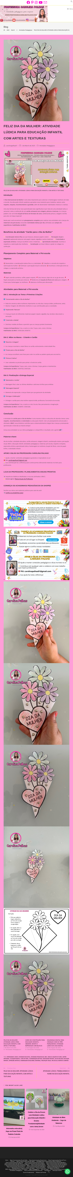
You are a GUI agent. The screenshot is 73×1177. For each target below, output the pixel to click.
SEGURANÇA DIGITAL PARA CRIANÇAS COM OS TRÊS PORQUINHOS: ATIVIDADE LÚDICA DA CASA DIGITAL (55, 1043)
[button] (67, 1171)
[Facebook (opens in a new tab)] (28, 2)
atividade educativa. (24, 1057)
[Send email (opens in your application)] (45, 2)
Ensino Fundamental (28, 1172)
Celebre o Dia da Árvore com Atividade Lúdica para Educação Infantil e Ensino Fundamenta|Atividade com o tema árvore (36, 1119)
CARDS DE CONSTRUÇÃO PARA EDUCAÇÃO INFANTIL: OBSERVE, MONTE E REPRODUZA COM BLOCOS (35, 1043)
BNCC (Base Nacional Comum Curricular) (16, 1169)
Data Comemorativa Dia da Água (56, 1166)
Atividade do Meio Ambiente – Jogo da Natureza (59, 1120)
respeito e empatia (63, 1060)
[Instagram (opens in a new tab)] (36, 2)
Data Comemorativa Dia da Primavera (56, 1163)
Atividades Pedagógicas (47, 146)
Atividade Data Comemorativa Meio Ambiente (49, 1161)
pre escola (55, 1060)
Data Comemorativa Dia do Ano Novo (57, 1164)
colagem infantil (15, 1058)
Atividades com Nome (53, 1168)
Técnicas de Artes (41, 1168)
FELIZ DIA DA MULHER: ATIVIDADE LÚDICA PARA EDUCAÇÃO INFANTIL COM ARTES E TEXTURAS (12, 1043)
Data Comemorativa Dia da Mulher (36, 1167)
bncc (46, 1057)
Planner (12, 1161)
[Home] (4, 30)
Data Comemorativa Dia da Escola (33, 1170)
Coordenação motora (35, 1058)
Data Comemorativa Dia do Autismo (15, 1166)
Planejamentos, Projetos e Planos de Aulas (23, 1168)
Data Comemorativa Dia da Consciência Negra (17, 1164)
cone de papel (25, 1058)
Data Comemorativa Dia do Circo (16, 1167)
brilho (50, 1057)
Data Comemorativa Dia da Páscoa (36, 1166)
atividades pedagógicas (37, 1057)
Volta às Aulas (44, 1169)
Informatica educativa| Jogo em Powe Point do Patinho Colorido (14, 1131)
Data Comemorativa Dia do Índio (18, 1160)
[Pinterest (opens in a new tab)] (32, 2)
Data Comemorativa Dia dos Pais (14, 1162)
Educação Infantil (57, 1170)
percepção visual (46, 1060)
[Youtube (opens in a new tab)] (40, 2)
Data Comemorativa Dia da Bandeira (56, 1162)
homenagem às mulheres (27, 1060)
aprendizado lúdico (12, 1057)
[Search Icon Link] (49, 1172)
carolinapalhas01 (11, 146)
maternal (38, 1060)
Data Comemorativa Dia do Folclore (34, 1162)
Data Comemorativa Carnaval (58, 1169)
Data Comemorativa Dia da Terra (57, 1160)
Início (6, 1160)
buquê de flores (57, 1057)
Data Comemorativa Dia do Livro (37, 1160)
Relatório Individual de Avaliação (55, 1167)
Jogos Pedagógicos (34, 1169)
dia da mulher (59, 1058)
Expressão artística (14, 1060)
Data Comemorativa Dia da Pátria (14, 1163)
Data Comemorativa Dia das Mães (25, 1161)
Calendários (47, 1170)
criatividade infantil (48, 1058)
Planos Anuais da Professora (24, 479)
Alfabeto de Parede (41, 1172)
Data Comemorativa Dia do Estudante (35, 1163)
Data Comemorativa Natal (38, 1164)
